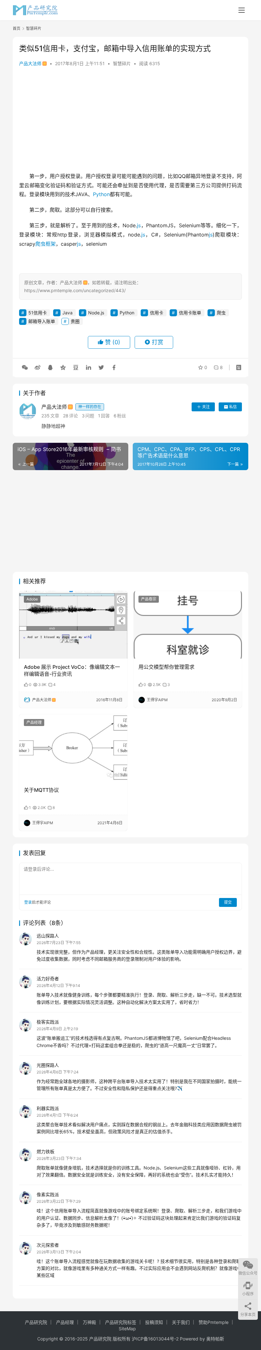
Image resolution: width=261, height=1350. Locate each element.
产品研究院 (36, 1322)
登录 (28, 902)
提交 (228, 902)
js (139, 225)
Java (67, 312)
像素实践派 (48, 1194)
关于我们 (181, 1322)
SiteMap (127, 1328)
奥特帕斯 (215, 1338)
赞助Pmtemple (214, 1322)
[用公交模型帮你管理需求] (188, 625)
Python (101, 194)
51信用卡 (37, 312)
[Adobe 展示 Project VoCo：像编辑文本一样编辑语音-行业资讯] (73, 625)
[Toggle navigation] (241, 10)
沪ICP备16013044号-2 (155, 1338)
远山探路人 (48, 935)
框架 (51, 244)
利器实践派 (48, 1108)
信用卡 (156, 312)
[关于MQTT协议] (73, 748)
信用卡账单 (190, 312)
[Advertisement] (130, 120)
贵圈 (75, 321)
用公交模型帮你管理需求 (166, 667)
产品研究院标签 (120, 1322)
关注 (206, 406)
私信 (233, 406)
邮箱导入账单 (41, 321)
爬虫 (40, 244)
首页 (16, 28)
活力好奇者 (48, 978)
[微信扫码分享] (25, 367)
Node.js (96, 312)
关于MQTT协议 (41, 790)
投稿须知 (154, 1322)
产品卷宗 (148, 599)
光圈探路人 (48, 1065)
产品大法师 (30, 63)
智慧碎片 (122, 63)
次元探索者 (48, 1245)
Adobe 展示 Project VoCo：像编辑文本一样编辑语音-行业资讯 (72, 670)
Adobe (32, 599)
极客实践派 (48, 1021)
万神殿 (89, 1322)
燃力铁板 (45, 1151)
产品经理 (34, 722)
